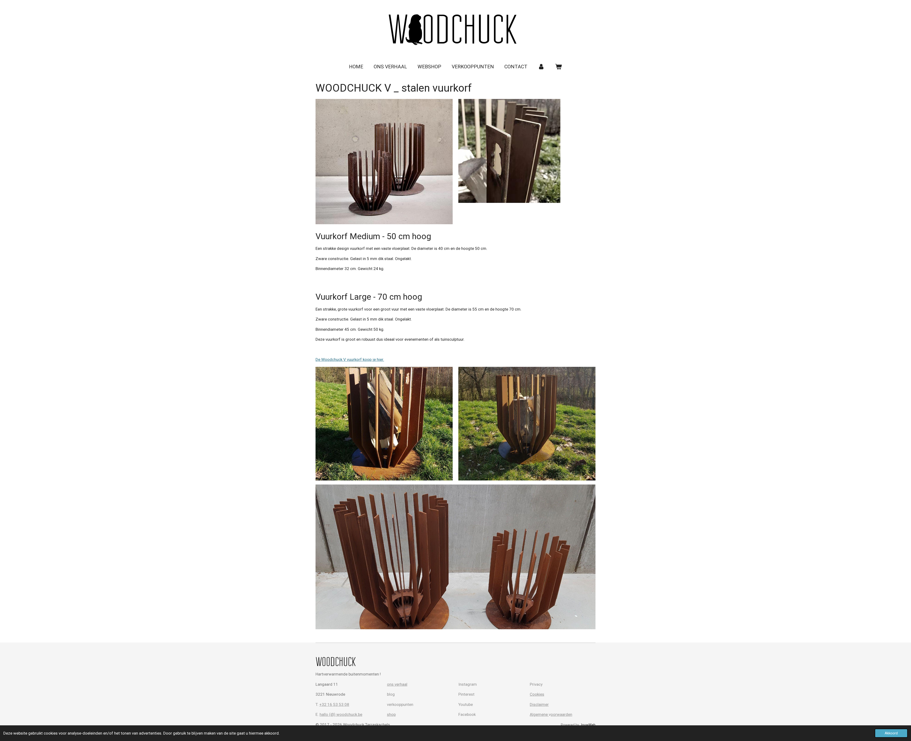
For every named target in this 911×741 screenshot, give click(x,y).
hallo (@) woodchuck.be (341, 714)
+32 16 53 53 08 (334, 704)
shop (391, 714)
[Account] (541, 67)
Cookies (537, 694)
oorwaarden (561, 714)
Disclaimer (539, 704)
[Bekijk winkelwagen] (558, 67)
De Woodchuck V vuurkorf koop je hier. (350, 359)
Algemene (539, 714)
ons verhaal (397, 684)
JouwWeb (587, 725)
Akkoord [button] (891, 733)
